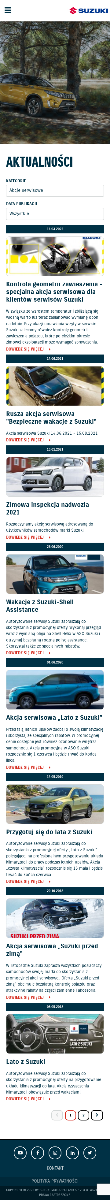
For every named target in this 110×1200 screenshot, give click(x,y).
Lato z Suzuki (25, 1062)
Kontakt (55, 1168)
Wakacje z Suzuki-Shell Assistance (40, 606)
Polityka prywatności (55, 1181)
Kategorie (16, 181)
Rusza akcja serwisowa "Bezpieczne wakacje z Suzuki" (51, 418)
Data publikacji (21, 204)
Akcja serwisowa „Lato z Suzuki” (54, 718)
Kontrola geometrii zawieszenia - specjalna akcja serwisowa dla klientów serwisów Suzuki (54, 292)
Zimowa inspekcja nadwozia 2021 (47, 509)
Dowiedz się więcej (25, 350)
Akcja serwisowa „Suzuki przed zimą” (52, 950)
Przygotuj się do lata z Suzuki (49, 832)
